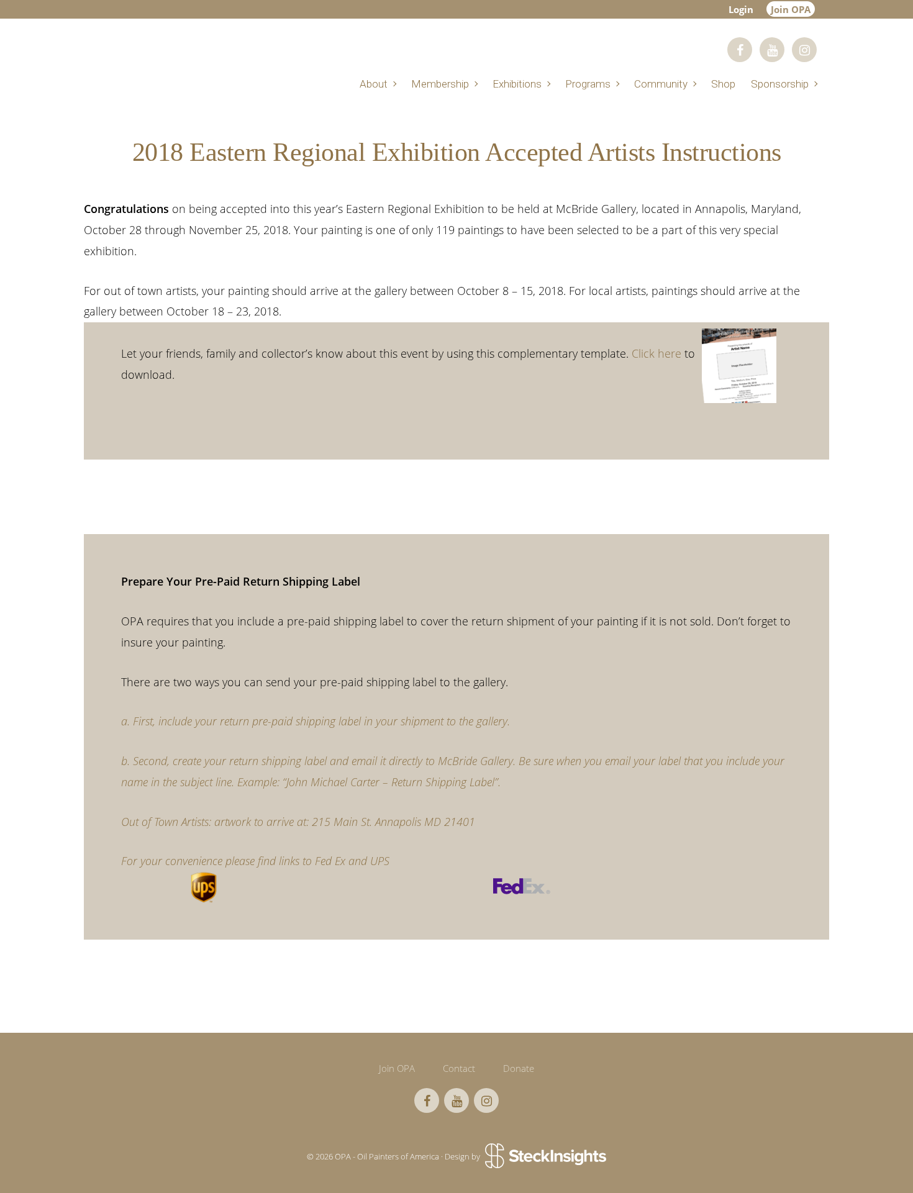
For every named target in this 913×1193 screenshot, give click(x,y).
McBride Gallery (475, 760)
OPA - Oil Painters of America (251, 54)
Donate (518, 1068)
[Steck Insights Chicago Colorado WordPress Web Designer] (544, 1156)
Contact (459, 1068)
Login (741, 9)
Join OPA (791, 9)
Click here (656, 353)
